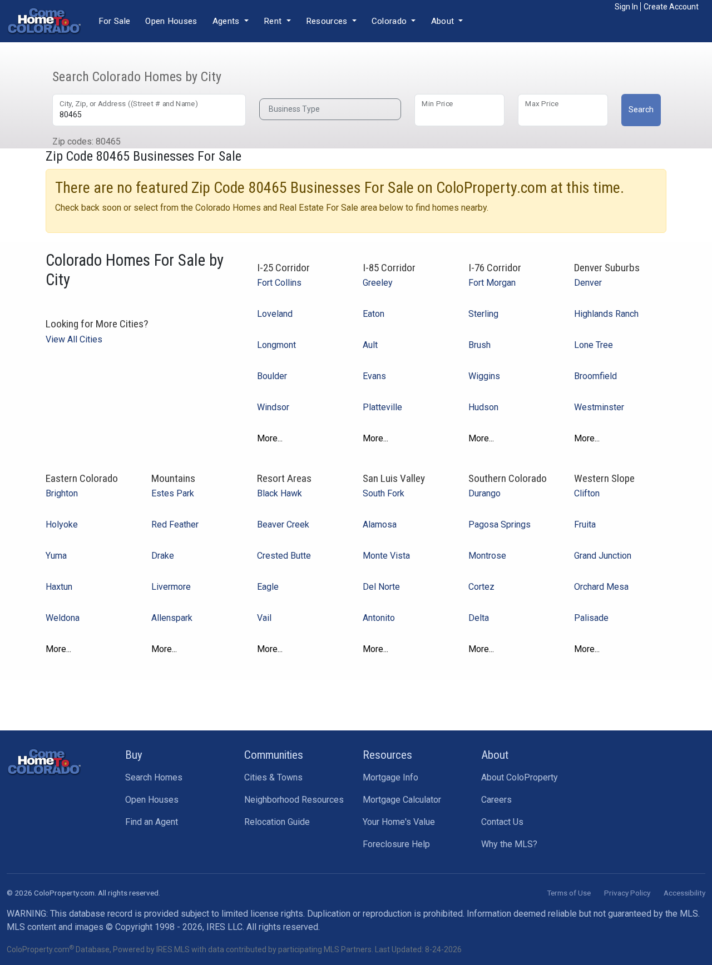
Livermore (171, 586)
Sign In (626, 6)
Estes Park (172, 493)
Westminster (599, 407)
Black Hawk (279, 493)
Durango (484, 493)
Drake (162, 555)
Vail (264, 618)
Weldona (63, 618)
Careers (496, 799)
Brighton (62, 493)
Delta (478, 618)
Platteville (382, 407)
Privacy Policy (627, 892)
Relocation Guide (277, 822)
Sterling (483, 314)
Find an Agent (151, 822)
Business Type (294, 109)
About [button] (444, 21)
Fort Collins (279, 282)
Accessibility (684, 892)
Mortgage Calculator (402, 799)
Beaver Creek (283, 524)
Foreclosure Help (396, 844)
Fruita (585, 524)
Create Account (671, 6)
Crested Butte (284, 555)
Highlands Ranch (606, 314)
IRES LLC (224, 927)
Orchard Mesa (601, 586)
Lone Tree (593, 345)
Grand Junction (602, 555)
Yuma (56, 555)
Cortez (481, 586)
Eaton (373, 314)
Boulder (272, 376)
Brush (479, 345)
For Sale (114, 21)
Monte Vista (386, 555)
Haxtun (59, 586)
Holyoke (62, 524)
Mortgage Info (390, 777)
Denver (588, 282)
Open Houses (171, 21)
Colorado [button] (390, 21)
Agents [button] (227, 21)
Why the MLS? (509, 844)
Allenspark (171, 618)
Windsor (273, 407)
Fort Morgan (492, 282)
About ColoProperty (519, 777)
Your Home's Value (399, 822)
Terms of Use (569, 892)
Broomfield (595, 376)
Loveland (275, 314)
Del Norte (381, 586)
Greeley (378, 282)
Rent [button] (274, 21)
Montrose (487, 555)
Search (641, 109)
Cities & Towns (273, 777)
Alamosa (380, 524)
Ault (370, 345)
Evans (374, 376)
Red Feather (175, 524)
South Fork (383, 493)
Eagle (268, 586)
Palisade (591, 618)
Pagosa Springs (499, 524)
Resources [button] (328, 21)
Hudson (483, 407)
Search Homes (153, 777)
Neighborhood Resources (294, 799)
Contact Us (502, 822)
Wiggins (484, 376)
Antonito (379, 618)
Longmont (276, 345)
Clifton (587, 493)
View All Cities (74, 339)
